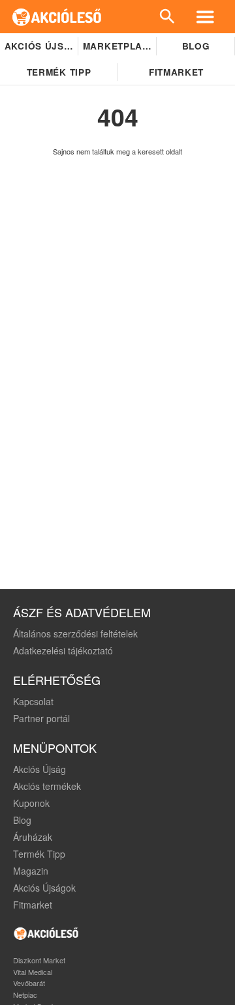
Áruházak (32, 836)
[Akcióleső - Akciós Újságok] (57, 17)
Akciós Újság (39, 769)
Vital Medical (32, 972)
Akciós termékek (47, 786)
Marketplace (119, 46)
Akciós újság (41, 46)
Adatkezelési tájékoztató (63, 650)
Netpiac (25, 994)
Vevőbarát (29, 983)
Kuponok (31, 802)
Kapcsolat (33, 701)
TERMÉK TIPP (59, 72)
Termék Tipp (39, 853)
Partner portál (41, 718)
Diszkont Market (39, 960)
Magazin (30, 870)
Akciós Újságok (44, 887)
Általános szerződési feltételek (75, 633)
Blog (196, 46)
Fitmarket (176, 72)
